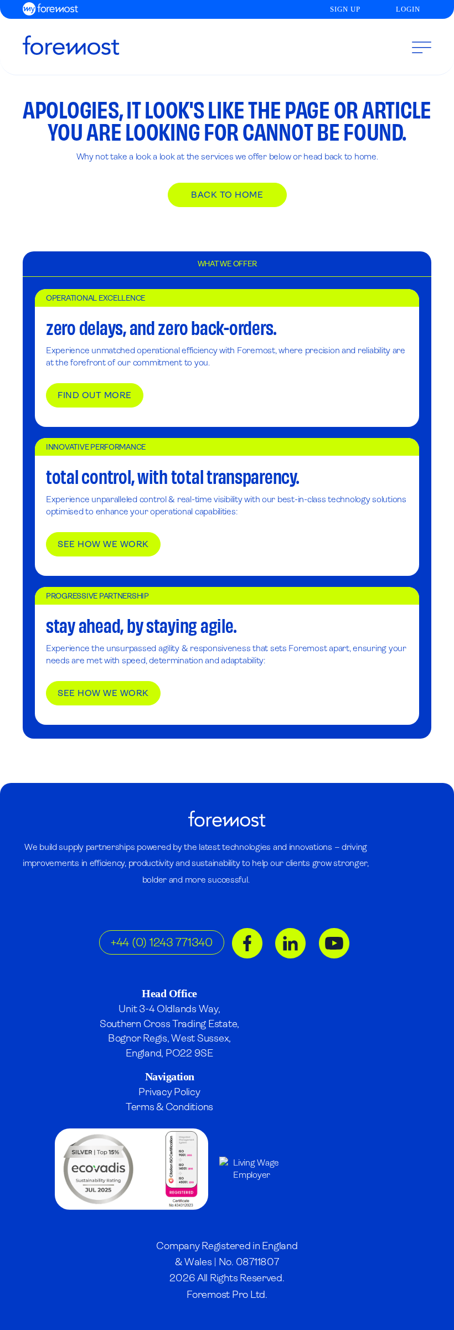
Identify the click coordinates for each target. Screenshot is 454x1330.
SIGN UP (345, 9)
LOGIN (408, 9)
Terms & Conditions (169, 1106)
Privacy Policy (169, 1091)
